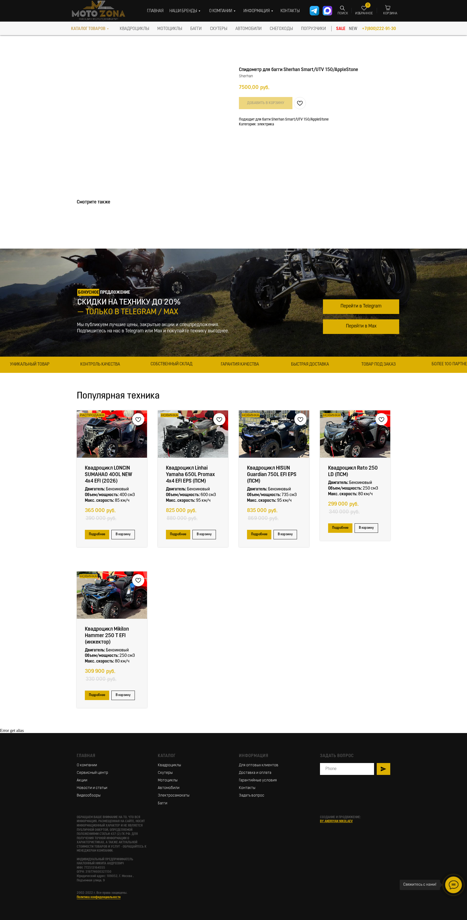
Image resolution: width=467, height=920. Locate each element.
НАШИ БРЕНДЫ (183, 11)
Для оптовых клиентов (258, 765)
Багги (162, 803)
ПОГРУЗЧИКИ (313, 29)
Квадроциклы (169, 765)
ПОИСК (343, 13)
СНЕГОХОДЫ (281, 29)
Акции (82, 780)
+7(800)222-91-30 (379, 29)
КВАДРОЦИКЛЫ (134, 29)
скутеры (218, 29)
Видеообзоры (89, 796)
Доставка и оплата (255, 773)
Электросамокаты (173, 796)
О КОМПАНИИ (220, 11)
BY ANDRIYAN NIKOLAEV (336, 821)
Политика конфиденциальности (99, 897)
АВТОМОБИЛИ (248, 29)
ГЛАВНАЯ (155, 11)
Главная (86, 756)
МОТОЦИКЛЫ (169, 29)
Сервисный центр (92, 773)
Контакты (247, 788)
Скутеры (165, 773)
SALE (340, 29)
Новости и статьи (92, 788)
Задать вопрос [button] (251, 796)
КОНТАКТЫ (290, 11)
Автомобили (168, 788)
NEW (353, 29)
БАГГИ (196, 29)
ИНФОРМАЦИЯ (256, 11)
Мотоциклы (168, 780)
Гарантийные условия (258, 780)
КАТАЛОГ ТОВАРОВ (88, 29)
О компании (87, 765)
